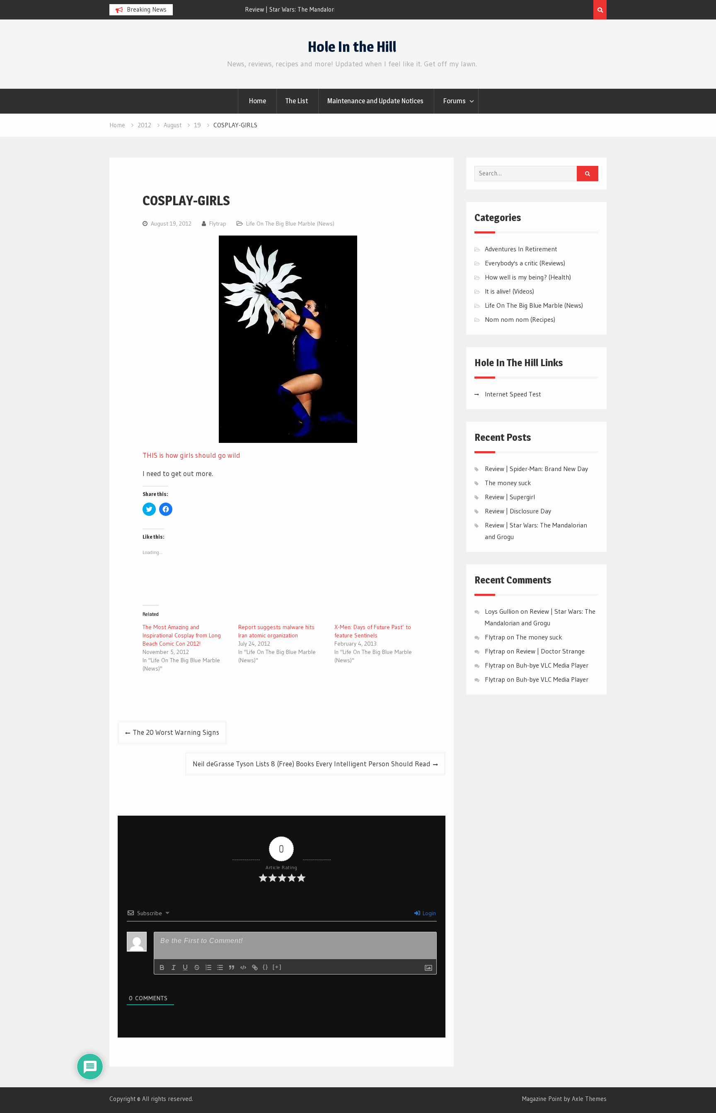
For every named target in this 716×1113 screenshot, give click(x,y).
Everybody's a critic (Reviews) (525, 263)
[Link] (255, 967)
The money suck (508, 483)
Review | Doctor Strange (550, 651)
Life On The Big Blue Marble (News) (290, 223)
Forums (454, 101)
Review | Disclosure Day (518, 511)
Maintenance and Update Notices (375, 101)
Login (428, 913)
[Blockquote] (231, 967)
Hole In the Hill (352, 47)
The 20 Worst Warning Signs (176, 732)
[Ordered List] (208, 967)
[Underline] (185, 967)
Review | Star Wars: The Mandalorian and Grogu (244, 9)
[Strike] (197, 967)
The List (296, 101)
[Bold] (162, 967)
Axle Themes (589, 1099)
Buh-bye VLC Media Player (552, 665)
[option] (255, 9)
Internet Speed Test (513, 394)
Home (257, 101)
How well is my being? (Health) (528, 277)
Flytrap (217, 223)
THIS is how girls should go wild (191, 455)
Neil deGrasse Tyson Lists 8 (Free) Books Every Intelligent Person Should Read (312, 763)
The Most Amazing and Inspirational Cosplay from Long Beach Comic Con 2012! (182, 635)
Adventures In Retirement (521, 249)
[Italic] (173, 967)
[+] (277, 967)
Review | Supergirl (510, 497)
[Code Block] (243, 967)
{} (265, 967)
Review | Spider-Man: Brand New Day (536, 468)
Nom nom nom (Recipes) (520, 319)
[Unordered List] (220, 967)
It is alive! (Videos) (509, 291)
